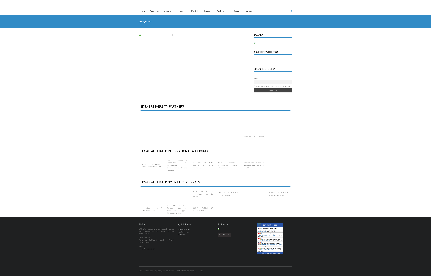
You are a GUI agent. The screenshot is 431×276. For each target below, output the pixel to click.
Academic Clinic (222, 11)
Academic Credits (184, 229)
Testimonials (182, 235)
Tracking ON (276, 253)
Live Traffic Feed (270, 225)
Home (143, 11)
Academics (168, 11)
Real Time (269, 253)
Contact (249, 11)
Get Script (263, 253)
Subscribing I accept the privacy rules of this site (273, 86)
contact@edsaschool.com (147, 249)
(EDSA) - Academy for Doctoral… (267, 249)
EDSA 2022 (194, 11)
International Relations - (264, 240)
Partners (181, 11)
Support (237, 11)
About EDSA (154, 11)
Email (256, 79)
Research (207, 11)
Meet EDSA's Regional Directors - (271, 244)
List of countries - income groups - (267, 235)
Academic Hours (183, 232)
